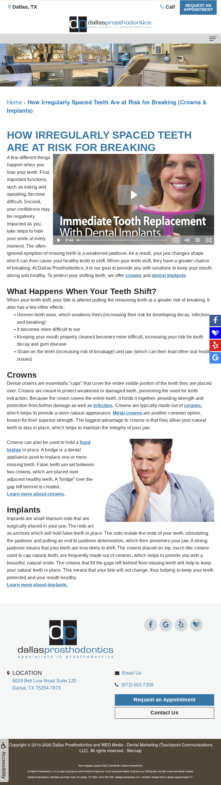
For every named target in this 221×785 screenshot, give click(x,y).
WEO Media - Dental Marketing (129, 745)
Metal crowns (127, 413)
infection (103, 405)
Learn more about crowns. (36, 494)
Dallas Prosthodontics (72, 745)
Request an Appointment (164, 700)
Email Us (131, 673)
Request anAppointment (198, 7)
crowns (133, 275)
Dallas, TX (24, 7)
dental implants (169, 275)
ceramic (192, 405)
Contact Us (164, 713)
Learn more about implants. (37, 584)
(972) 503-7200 (137, 684)
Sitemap (134, 750)
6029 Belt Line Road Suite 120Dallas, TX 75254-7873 (44, 680)
